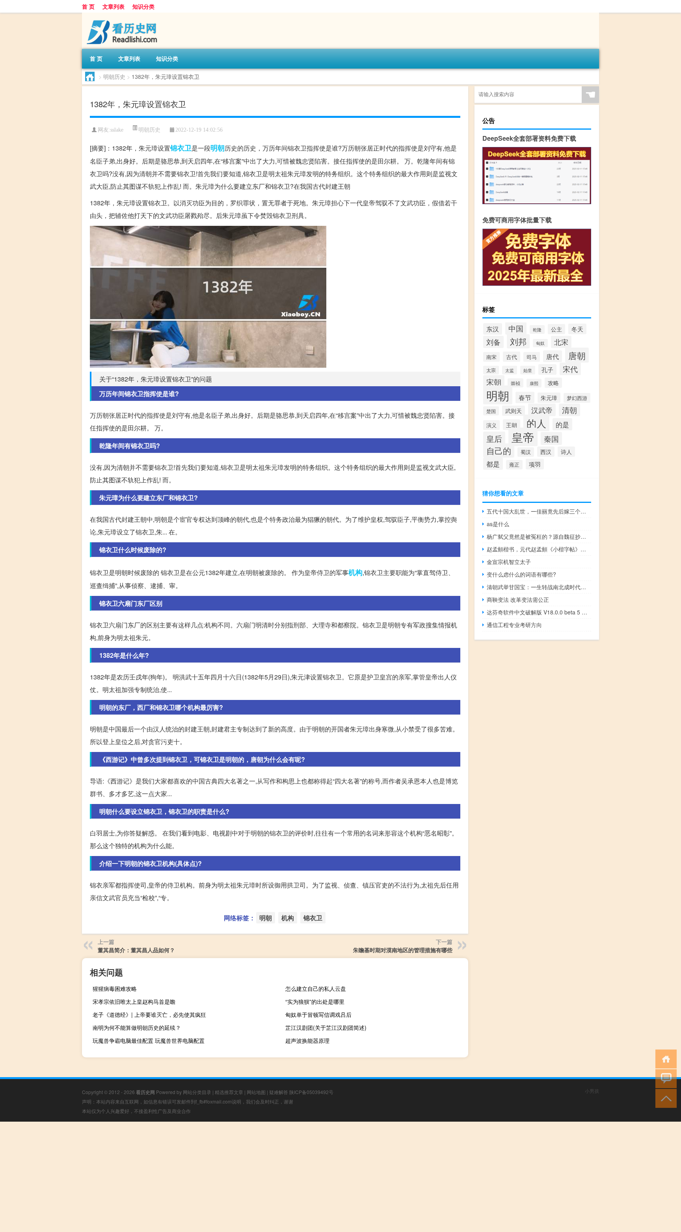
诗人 (566, 452)
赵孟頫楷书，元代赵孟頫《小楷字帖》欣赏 (539, 549)
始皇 (527, 370)
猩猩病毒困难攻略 (115, 988)
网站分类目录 (197, 1092)
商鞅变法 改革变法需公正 (518, 599)
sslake (116, 130)
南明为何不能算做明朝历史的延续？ (137, 1027)
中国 (515, 328)
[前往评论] (664, 1078)
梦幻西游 (577, 398)
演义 (491, 425)
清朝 (569, 410)
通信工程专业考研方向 (514, 625)
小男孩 (592, 1090)
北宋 (561, 342)
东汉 (492, 328)
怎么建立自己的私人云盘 (315, 988)
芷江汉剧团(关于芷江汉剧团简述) (326, 1027)
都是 (493, 464)
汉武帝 (542, 410)
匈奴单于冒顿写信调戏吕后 (318, 1014)
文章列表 (113, 6)
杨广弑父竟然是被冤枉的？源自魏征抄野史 (539, 536)
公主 (556, 329)
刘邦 (518, 341)
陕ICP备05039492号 (311, 1092)
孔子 (547, 369)
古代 (511, 357)
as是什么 (498, 524)
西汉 (545, 452)
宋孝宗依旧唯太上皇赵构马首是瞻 (134, 1001)
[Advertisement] (236, 1177)
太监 (509, 370)
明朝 (217, 148)
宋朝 (493, 381)
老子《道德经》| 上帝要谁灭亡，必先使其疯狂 (149, 1014)
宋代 (570, 369)
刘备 (493, 342)
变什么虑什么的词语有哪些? (521, 574)
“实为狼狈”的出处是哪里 (314, 1001)
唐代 (552, 356)
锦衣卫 (181, 148)
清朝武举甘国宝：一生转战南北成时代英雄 (539, 587)
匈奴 (540, 343)
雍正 (514, 464)
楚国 (491, 411)
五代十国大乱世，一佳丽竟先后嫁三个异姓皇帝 (539, 511)
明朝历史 (114, 76)
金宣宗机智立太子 (509, 562)
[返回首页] (664, 1058)
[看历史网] (123, 15)
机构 (355, 572)
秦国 (551, 438)
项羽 (535, 464)
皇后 (494, 438)
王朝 (511, 425)
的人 (536, 423)
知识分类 (143, 6)
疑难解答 (278, 1092)
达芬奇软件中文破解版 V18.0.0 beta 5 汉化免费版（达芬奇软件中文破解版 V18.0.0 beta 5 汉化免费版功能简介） (539, 612)
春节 (525, 397)
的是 (562, 424)
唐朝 (577, 355)
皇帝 (523, 437)
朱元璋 (549, 398)
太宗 (491, 370)
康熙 (534, 383)
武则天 (513, 411)
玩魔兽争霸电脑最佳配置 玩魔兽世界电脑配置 (149, 1040)
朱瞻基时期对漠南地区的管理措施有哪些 (402, 950)
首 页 (88, 6)
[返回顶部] (664, 1098)
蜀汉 (526, 452)
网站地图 (256, 1092)
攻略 (553, 383)
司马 (532, 357)
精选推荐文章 (229, 1092)
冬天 (577, 329)
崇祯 (515, 383)
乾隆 (537, 329)
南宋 (491, 357)
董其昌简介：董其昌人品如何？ (136, 950)
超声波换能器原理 (307, 1040)
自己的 (498, 450)
